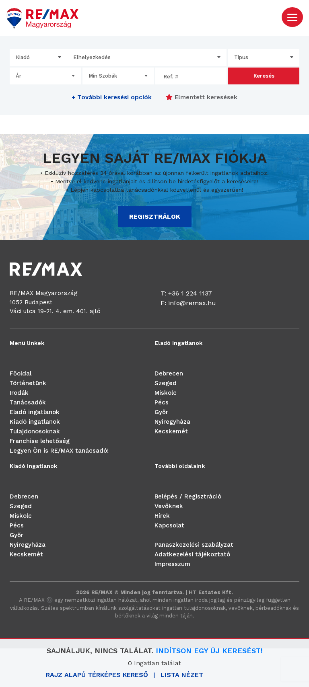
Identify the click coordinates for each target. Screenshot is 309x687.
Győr (161, 412)
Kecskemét (171, 431)
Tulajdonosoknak (35, 431)
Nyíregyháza (172, 421)
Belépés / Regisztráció (187, 496)
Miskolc (165, 392)
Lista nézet (182, 675)
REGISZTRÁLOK (154, 216)
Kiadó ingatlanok (35, 421)
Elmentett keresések (205, 97)
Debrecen (168, 373)
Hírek (162, 515)
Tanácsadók (28, 402)
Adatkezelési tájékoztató (192, 554)
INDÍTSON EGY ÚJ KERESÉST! (209, 650)
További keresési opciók (112, 97)
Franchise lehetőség (40, 441)
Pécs (161, 402)
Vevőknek (168, 506)
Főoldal (20, 373)
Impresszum (172, 564)
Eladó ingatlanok (35, 412)
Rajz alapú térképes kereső (97, 675)
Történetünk (28, 383)
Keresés (263, 76)
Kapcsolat (169, 525)
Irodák (19, 392)
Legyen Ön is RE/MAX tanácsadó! (59, 450)
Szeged (165, 383)
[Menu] (292, 17)
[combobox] (38, 57)
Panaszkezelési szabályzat (193, 544)
